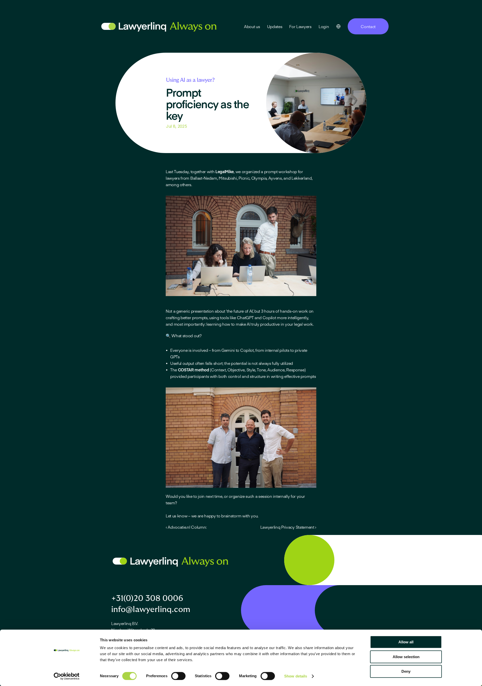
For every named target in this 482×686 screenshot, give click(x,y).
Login (324, 26)
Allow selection (406, 657)
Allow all (405, 642)
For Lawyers (300, 26)
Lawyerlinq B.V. (124, 623)
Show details (295, 676)
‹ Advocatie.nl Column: (186, 527)
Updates (274, 26)
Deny (405, 671)
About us (252, 26)
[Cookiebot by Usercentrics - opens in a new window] (67, 676)
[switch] (178, 676)
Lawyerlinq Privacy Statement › (288, 527)
